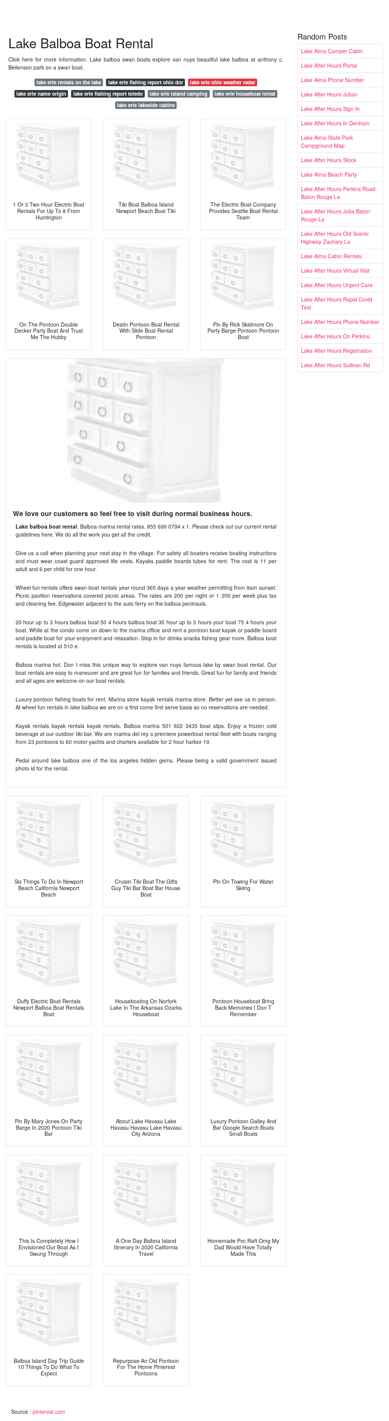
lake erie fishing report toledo (108, 93)
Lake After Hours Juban (329, 94)
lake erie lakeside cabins (146, 105)
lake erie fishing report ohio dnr (145, 82)
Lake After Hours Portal (329, 65)
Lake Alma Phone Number (332, 80)
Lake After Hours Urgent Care (337, 285)
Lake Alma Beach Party (329, 174)
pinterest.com (49, 1411)
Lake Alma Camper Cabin (332, 51)
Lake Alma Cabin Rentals (331, 256)
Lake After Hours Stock (328, 160)
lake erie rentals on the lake (68, 82)
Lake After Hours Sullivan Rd (335, 365)
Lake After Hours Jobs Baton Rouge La (335, 215)
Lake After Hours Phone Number (340, 321)
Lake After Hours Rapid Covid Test (336, 303)
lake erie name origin (41, 93)
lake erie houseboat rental (245, 93)
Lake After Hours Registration (336, 350)
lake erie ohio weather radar (222, 82)
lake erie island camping (178, 93)
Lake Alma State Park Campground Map (327, 141)
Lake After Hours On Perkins (335, 336)
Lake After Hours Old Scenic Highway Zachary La (335, 237)
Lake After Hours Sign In (330, 108)
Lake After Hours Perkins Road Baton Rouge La (338, 193)
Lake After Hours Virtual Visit (335, 270)
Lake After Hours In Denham (335, 123)
